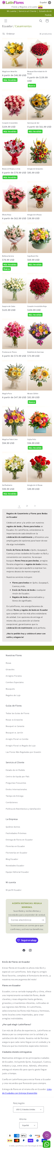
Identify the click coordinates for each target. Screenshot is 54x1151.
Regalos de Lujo (13, 695)
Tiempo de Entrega (14, 796)
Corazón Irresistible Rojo (37, 306)
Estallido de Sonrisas (35, 352)
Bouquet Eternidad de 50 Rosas (37, 72)
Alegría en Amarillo (9, 71)
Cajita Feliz (31, 439)
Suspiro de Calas (8, 306)
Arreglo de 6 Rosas (34, 215)
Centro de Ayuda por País (17, 776)
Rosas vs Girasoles (14, 719)
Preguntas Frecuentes (16, 783)
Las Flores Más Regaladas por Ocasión (23, 752)
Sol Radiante (7, 485)
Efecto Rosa (6, 215)
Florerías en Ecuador (15, 846)
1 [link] (19, 506)
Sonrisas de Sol (33, 123)
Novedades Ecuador (15, 865)
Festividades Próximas (16, 833)
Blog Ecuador (12, 859)
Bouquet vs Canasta (15, 726)
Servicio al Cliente (28, 11)
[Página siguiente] (35, 506)
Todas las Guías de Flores (17, 713)
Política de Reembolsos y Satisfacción (23, 809)
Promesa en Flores (9, 352)
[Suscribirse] (42, 920)
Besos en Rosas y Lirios (11, 169)
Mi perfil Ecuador (13, 890)
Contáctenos (12, 802)
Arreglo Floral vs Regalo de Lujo (21, 745)
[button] (6, 21)
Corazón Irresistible (10, 123)
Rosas (8, 663)
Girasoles (10, 669)
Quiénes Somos (13, 827)
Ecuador (7, 26)
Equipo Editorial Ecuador (17, 872)
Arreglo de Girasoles (35, 169)
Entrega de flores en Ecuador (19, 839)
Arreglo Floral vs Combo (17, 739)
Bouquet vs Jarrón (14, 732)
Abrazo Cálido (32, 393)
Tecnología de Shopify (36, 1146)
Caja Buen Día (32, 256)
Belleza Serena (8, 256)
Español (43, 2)
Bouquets (10, 689)
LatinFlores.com (21, 1146)
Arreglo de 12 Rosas (34, 485)
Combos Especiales (15, 682)
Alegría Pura (7, 393)
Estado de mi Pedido (15, 770)
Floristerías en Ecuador (16, 852)
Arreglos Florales (14, 676)
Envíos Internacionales (16, 789)
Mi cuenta (11, 11)
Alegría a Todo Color (10, 439)
